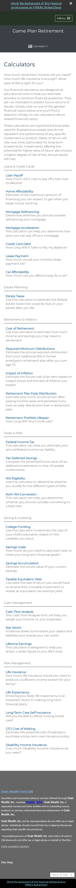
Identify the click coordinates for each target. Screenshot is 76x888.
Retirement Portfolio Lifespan (27, 418)
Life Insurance (16, 672)
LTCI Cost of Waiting (20, 728)
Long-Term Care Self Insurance (28, 712)
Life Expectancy (17, 692)
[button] (63, 18)
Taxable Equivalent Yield (24, 579)
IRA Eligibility (15, 478)
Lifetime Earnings (19, 644)
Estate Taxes (15, 296)
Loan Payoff (14, 175)
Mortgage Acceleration (22, 228)
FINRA (30, 802)
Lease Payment (17, 256)
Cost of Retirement (20, 328)
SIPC (39, 802)
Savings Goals (16, 547)
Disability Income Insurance (26, 745)
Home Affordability (19, 191)
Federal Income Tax (20, 442)
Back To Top (60, 874)
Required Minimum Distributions (30, 348)
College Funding (18, 527)
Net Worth (13, 627)
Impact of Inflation (19, 373)
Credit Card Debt (18, 244)
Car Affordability (17, 272)
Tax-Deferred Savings (21, 458)
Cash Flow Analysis (19, 611)
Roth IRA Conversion (21, 494)
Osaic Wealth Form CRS (17, 791)
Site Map (7, 862)
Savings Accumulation (22, 563)
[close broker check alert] (70, 3)
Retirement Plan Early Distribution (31, 393)
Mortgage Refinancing (22, 212)
